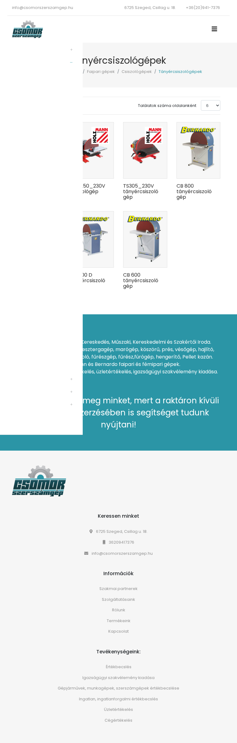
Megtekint (96, 182)
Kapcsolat (118, 631)
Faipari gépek (101, 71)
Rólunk (118, 610)
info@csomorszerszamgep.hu (42, 8)
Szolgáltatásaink (118, 599)
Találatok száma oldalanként (167, 105)
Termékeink (119, 621)
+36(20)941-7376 (203, 8)
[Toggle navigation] (216, 29)
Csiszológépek (137, 71)
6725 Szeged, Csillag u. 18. (121, 531)
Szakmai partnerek (118, 589)
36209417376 (121, 542)
